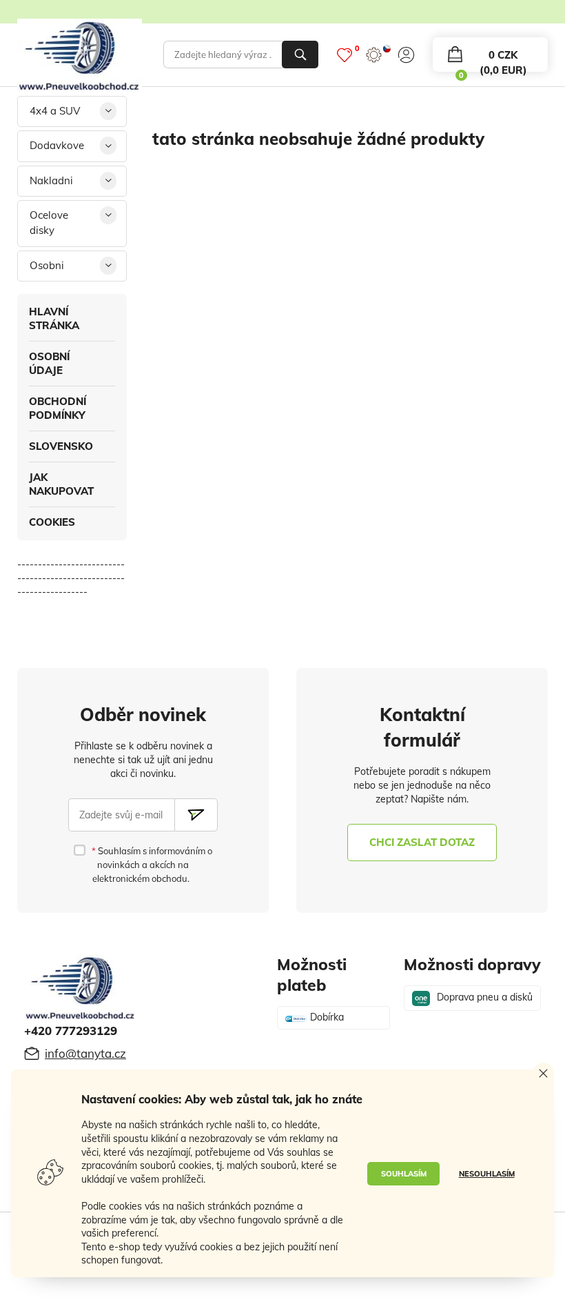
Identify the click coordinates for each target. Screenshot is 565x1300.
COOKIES (52, 522)
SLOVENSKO (61, 446)
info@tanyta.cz (85, 1053)
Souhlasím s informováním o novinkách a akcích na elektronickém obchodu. (152, 864)
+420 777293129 (70, 1030)
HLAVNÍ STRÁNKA (54, 318)
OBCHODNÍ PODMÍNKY (57, 408)
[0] (344, 55)
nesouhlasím (487, 1174)
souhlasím (404, 1174)
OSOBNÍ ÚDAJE (49, 363)
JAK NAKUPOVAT (61, 484)
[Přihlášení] (406, 55)
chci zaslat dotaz (422, 842)
